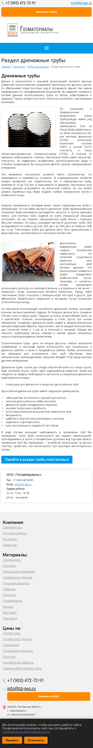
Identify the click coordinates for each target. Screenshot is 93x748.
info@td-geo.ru (81, 3)
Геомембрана (12, 601)
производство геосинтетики (39, 29)
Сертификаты (12, 527)
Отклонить (36, 740)
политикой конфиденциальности (26, 731)
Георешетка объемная (19, 571)
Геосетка (9, 595)
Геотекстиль (12, 560)
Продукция (19, 66)
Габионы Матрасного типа (22, 668)
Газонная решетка (16, 583)
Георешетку (11, 645)
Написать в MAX (46, 11)
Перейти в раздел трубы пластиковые (37, 459)
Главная (6, 66)
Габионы (9, 589)
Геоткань (9, 565)
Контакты (10, 539)
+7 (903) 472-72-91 (21, 3)
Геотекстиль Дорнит (17, 639)
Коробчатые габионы (18, 662)
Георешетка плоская (17, 577)
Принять (12, 740)
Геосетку (9, 656)
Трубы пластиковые (38, 66)
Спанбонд (10, 618)
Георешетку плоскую (18, 651)
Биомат (8, 606)
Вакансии (10, 545)
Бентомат (10, 612)
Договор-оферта (15, 533)
